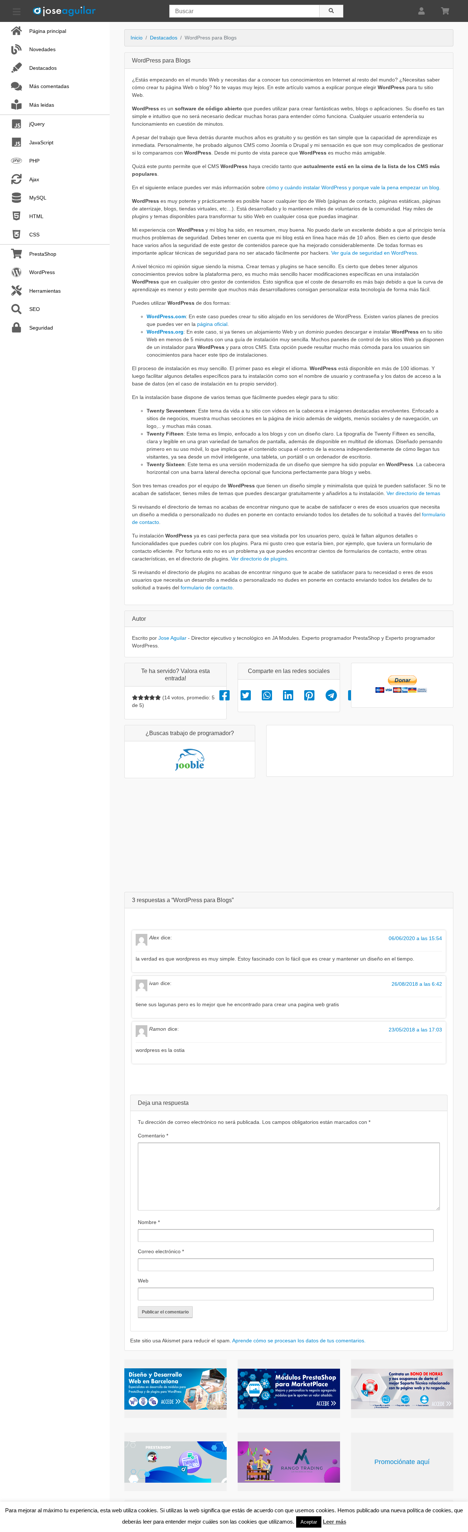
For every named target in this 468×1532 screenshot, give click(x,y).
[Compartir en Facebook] (224, 695)
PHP (34, 161)
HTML (36, 216)
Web (143, 1281)
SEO (34, 309)
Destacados (43, 68)
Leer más (334, 1521)
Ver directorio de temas (413, 493)
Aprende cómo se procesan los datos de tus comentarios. (299, 1340)
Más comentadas (49, 86)
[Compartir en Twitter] (246, 695)
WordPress (42, 272)
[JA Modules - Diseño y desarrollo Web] (175, 1389)
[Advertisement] (288, 835)
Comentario (153, 1135)
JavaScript (41, 142)
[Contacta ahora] (402, 1389)
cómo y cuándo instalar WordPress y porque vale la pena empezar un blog (352, 187)
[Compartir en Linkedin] (288, 695)
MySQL (37, 198)
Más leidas (41, 105)
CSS (34, 234)
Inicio (137, 38)
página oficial (212, 324)
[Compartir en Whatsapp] (267, 695)
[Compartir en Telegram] (331, 695)
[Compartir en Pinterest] (309, 695)
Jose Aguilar (172, 638)
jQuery (37, 124)
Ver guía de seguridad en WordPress (374, 253)
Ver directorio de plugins (259, 559)
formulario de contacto (207, 587)
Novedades (42, 49)
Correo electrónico (161, 1251)
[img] (135, 697)
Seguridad (41, 328)
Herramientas (45, 291)
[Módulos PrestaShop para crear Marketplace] (289, 1389)
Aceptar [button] (309, 1522)
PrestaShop (42, 254)
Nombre (149, 1222)
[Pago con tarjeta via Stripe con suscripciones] (175, 1462)
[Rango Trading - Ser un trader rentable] (289, 1462)
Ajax (34, 179)
